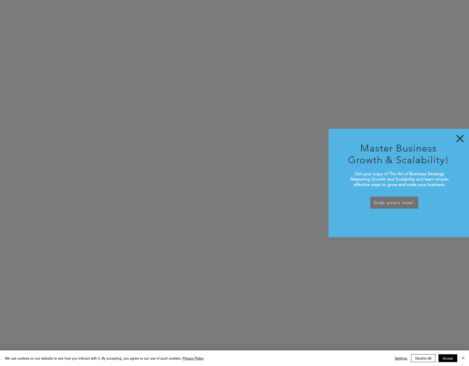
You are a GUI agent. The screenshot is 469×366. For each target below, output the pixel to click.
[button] (460, 138)
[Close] (463, 358)
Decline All (423, 358)
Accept (448, 358)
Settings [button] (401, 358)
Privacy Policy (193, 358)
